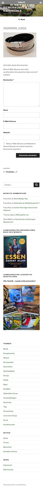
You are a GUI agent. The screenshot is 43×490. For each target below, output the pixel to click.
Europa (6, 376)
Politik (5, 380)
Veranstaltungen (9, 398)
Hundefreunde (9, 425)
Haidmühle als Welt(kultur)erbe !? (27, 203)
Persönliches (8, 411)
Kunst (5, 420)
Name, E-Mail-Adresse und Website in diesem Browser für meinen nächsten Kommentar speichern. (19, 146)
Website (6, 133)
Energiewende (9, 353)
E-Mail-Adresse (9, 121)
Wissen (6, 358)
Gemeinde (7, 402)
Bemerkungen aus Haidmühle (18, 9)
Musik (5, 349)
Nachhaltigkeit (9, 371)
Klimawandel (8, 362)
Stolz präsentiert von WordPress (14, 485)
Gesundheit (7, 367)
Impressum (7, 465)
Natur (5, 385)
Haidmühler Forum (10, 393)
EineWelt (6, 389)
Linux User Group (10, 416)
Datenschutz (8, 470)
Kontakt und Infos (10, 452)
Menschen (7, 447)
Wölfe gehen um (22, 215)
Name (5, 110)
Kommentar (8, 80)
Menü (23, 19)
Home (5, 438)
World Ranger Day (21, 199)
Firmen (6, 443)
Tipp (5, 407)
